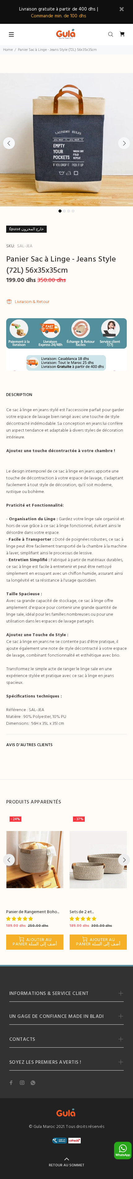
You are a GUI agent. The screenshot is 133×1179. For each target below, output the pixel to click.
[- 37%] (98, 859)
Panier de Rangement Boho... (32, 912)
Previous (9, 143)
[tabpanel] (66, 139)
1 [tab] (60, 211)
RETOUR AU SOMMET (66, 1165)
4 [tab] (73, 211)
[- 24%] (34, 859)
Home (8, 50)
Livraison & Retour (32, 302)
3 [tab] (68, 211)
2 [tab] (64, 211)
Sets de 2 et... (82, 912)
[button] (20, 919)
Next (124, 143)
